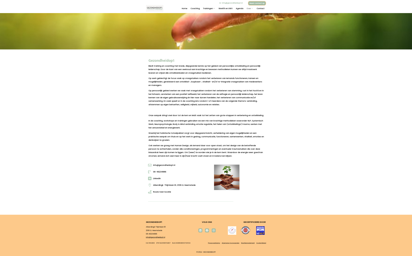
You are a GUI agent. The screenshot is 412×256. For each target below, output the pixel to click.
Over (249, 8)
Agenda (239, 8)
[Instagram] (214, 230)
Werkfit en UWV (226, 8)
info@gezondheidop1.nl (155, 237)
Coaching (195, 8)
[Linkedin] (200, 230)
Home (184, 8)
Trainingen (208, 8)
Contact (260, 8)
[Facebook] (207, 230)
